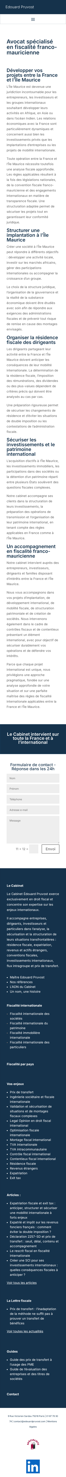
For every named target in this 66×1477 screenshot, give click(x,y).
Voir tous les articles (22, 1283)
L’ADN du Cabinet (23, 987)
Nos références (21, 982)
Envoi (50, 849)
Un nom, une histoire (25, 991)
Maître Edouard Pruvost (27, 977)
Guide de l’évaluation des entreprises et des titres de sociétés (30, 1374)
